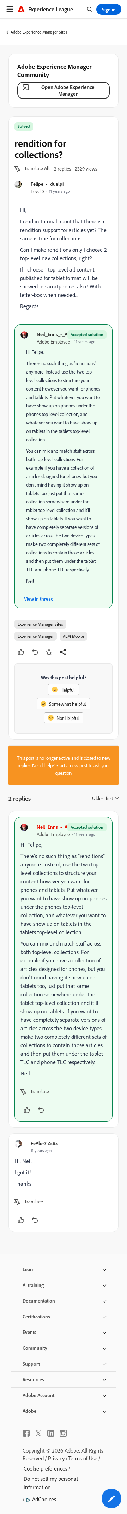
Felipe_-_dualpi (47, 184)
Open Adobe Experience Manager (68, 90)
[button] (37, 168)
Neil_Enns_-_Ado (55, 334)
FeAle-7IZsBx (44, 1143)
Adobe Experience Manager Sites (39, 32)
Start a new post (71, 765)
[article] (63, 969)
